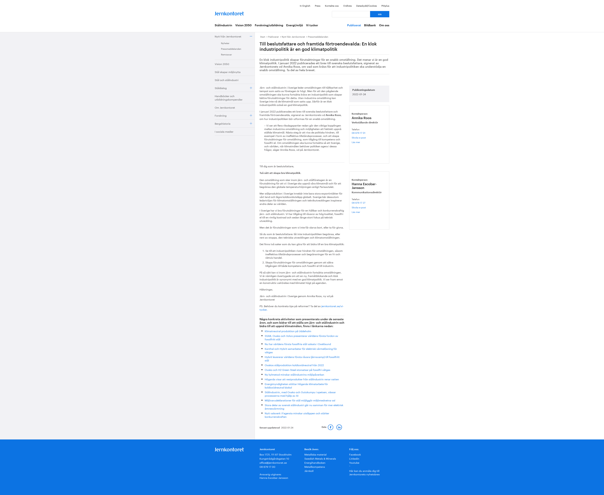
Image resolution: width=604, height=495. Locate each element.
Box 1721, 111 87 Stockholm (276, 454)
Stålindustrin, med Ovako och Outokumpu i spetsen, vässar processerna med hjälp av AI (300, 393)
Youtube (354, 462)
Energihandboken (314, 462)
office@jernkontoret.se (273, 462)
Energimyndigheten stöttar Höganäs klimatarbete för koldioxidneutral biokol (296, 385)
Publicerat (354, 25)
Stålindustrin (223, 25)
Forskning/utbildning (269, 25)
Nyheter (225, 43)
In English (305, 5)
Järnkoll (308, 470)
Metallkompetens (314, 466)
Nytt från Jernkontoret (228, 36)
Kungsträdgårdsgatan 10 (274, 458)
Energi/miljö (294, 25)
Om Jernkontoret (225, 107)
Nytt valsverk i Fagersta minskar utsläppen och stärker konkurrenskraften (297, 414)
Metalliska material (315, 454)
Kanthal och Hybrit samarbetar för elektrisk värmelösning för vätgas (301, 350)
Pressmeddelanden (231, 48)
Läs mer (359, 142)
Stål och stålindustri (226, 80)
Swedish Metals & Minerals (320, 458)
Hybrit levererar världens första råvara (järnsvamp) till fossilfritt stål (302, 358)
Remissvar (226, 54)
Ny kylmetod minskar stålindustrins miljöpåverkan (294, 374)
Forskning (220, 115)
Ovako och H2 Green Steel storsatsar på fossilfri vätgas (297, 369)
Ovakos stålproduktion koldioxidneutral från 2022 (294, 365)
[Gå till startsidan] (229, 13)
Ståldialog (221, 88)
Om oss (384, 25)
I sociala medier (224, 131)
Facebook (355, 454)
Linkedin (354, 458)
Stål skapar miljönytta (227, 72)
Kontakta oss (332, 5)
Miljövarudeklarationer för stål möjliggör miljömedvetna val (300, 400)
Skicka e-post (359, 137)
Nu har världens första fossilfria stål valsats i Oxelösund (298, 344)
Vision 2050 (243, 25)
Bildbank (370, 25)
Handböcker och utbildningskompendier (229, 97)
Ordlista (347, 5)
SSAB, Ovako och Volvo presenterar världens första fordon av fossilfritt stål (301, 337)
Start (262, 36)
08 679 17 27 (358, 202)
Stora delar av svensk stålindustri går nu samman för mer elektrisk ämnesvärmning (304, 406)
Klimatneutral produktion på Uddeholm (288, 331)
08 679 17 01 (358, 132)
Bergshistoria (222, 123)
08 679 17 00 (267, 466)
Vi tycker (312, 25)
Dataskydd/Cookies (366, 5)
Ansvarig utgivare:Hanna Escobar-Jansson (274, 475)
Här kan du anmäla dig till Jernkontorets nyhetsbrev (364, 472)
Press (317, 5)
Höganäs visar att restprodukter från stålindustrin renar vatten (302, 379)
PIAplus (385, 5)
